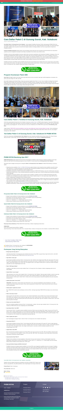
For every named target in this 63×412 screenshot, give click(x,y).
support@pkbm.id (46, 389)
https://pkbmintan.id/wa (11, 246)
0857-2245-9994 (46, 391)
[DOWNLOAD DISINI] (33, 206)
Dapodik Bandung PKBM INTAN (12, 241)
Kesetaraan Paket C (27, 392)
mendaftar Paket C (33, 122)
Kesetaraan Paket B (27, 389)
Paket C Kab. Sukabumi (8, 375)
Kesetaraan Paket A (27, 387)
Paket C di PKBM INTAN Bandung (24, 167)
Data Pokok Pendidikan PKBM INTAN (13, 240)
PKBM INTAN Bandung (23, 182)
